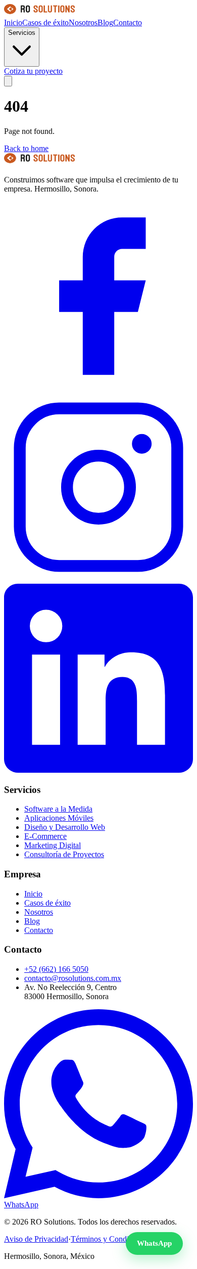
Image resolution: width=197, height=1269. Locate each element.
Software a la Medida (58, 809)
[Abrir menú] (8, 81)
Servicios (21, 32)
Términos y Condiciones (110, 1239)
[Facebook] (98, 388)
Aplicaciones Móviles (58, 818)
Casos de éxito (45, 22)
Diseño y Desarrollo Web (64, 827)
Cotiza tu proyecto (33, 71)
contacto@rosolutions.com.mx (72, 978)
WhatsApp (154, 1243)
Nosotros (83, 22)
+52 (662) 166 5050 (56, 969)
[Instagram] (98, 579)
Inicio (13, 22)
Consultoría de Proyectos (64, 854)
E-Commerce (45, 836)
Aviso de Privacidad (36, 1239)
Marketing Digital (52, 845)
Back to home (26, 148)
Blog (105, 22)
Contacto (127, 22)
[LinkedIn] (98, 770)
